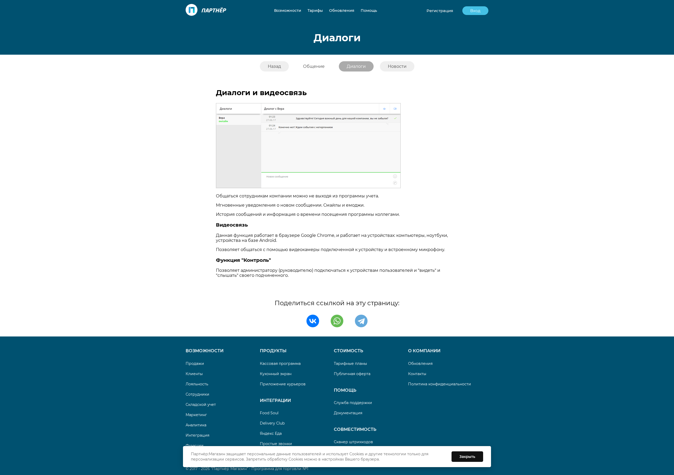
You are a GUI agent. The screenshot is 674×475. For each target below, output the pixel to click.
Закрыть (467, 456)
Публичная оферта (352, 373)
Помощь (345, 390)
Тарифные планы (350, 363)
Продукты (273, 350)
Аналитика (196, 425)
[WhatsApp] (337, 321)
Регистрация (440, 10)
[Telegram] (361, 321)
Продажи (195, 363)
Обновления (420, 363)
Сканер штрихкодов (353, 442)
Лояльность (197, 384)
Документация (348, 413)
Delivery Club (272, 423)
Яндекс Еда (271, 433)
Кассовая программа (280, 363)
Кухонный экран (275, 373)
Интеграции (275, 400)
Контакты (417, 373)
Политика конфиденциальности (439, 384)
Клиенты (194, 373)
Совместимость (355, 429)
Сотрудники (197, 394)
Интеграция (197, 435)
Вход (475, 10)
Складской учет (201, 404)
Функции (195, 445)
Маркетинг (196, 414)
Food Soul (269, 413)
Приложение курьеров (283, 384)
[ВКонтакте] (312, 321)
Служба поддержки (353, 402)
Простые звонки (276, 443)
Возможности (205, 350)
